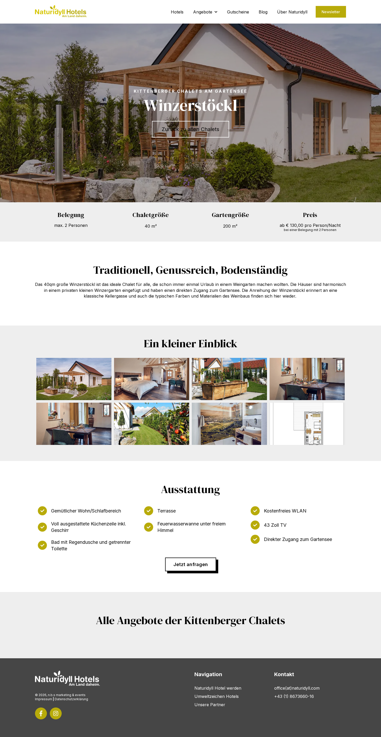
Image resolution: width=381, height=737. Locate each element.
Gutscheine (238, 12)
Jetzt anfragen (190, 564)
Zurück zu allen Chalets (190, 129)
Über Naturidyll (292, 12)
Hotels (177, 12)
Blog (263, 12)
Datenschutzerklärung (71, 699)
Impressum (43, 699)
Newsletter (331, 12)
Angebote (202, 12)
